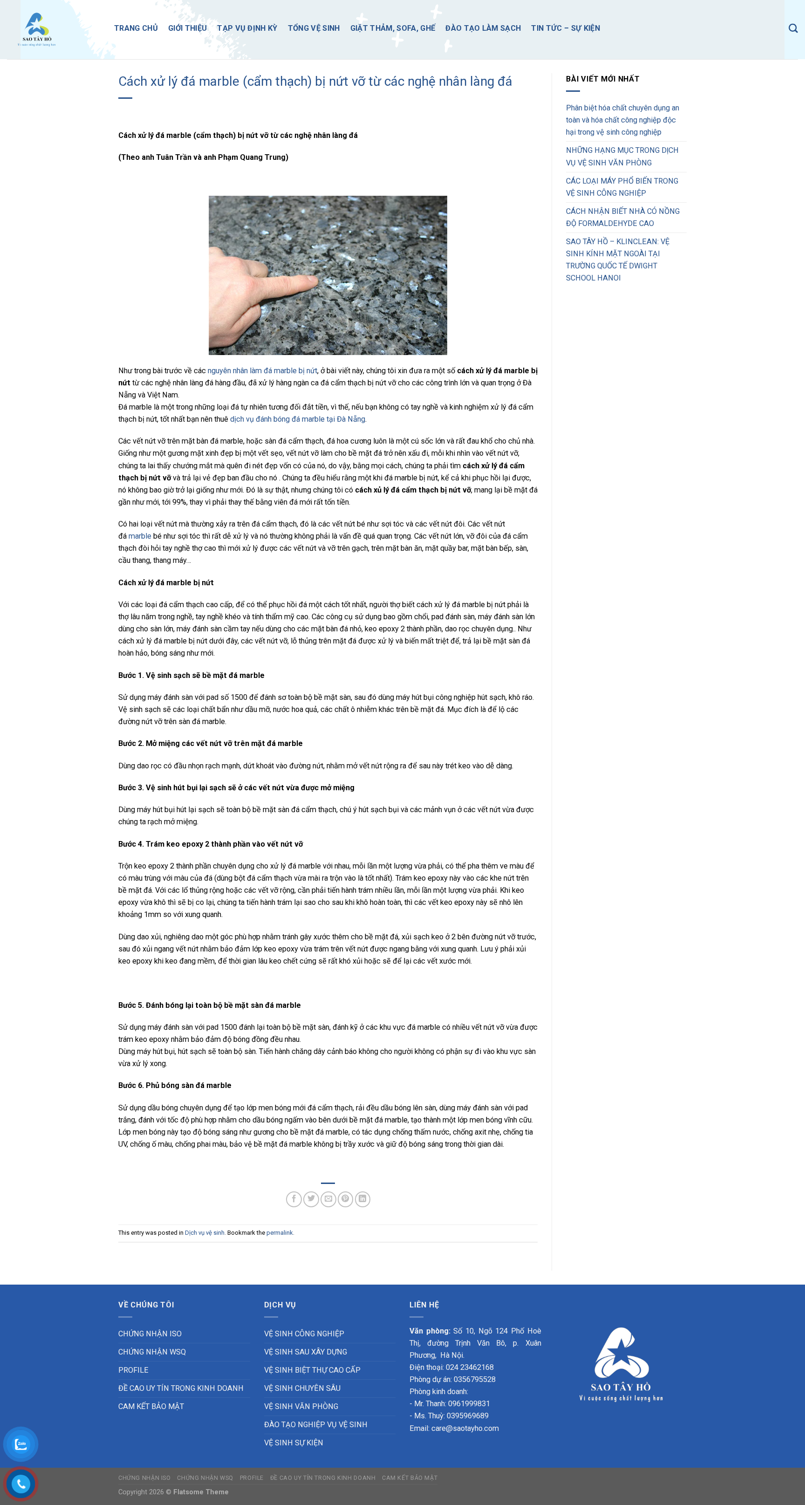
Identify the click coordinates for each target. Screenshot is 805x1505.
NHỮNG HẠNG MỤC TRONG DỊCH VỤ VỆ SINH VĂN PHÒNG (622, 156)
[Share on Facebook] (294, 1199)
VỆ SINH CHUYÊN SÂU (302, 1388)
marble (140, 536)
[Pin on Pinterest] (346, 1199)
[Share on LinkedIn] (363, 1199)
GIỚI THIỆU (187, 28)
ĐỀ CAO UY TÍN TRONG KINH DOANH (181, 1388)
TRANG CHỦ (136, 28)
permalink (279, 1232)
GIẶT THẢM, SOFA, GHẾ (393, 28)
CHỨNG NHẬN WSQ (152, 1352)
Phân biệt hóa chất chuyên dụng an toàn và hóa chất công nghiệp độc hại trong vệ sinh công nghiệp (622, 120)
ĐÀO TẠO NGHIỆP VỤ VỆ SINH (316, 1424)
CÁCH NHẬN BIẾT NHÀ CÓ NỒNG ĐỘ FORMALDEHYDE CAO (623, 217)
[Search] (793, 28)
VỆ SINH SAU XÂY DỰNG (305, 1352)
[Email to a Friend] (328, 1199)
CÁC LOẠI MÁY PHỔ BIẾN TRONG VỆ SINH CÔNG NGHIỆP (622, 187)
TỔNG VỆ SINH (314, 28)
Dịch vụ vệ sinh (205, 1232)
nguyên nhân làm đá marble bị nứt (262, 370)
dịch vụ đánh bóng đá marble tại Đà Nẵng (297, 419)
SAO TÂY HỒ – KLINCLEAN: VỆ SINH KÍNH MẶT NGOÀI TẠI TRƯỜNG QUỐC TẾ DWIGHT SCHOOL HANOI (617, 259)
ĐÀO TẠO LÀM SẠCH (483, 28)
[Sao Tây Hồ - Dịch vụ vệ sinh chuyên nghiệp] (53, 29)
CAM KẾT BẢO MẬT (151, 1406)
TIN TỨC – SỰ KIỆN (565, 28)
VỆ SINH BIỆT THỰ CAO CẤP (312, 1370)
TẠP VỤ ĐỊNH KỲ (247, 28)
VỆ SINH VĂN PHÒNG (301, 1406)
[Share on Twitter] (311, 1199)
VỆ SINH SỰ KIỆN (293, 1442)
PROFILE (133, 1370)
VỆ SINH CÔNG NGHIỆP (304, 1333)
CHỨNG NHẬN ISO (150, 1333)
